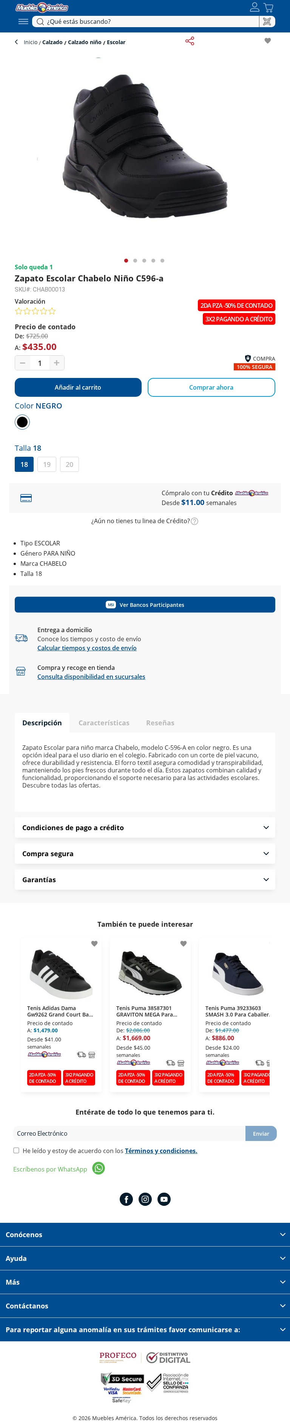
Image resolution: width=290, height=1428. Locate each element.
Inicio (31, 42)
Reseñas (160, 722)
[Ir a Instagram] (145, 1200)
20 (69, 464)
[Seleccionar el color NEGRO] (22, 422)
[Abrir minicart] (268, 7)
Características (104, 722)
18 (24, 464)
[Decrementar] (22, 362)
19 (47, 464)
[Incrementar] (56, 362)
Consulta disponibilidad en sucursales (91, 677)
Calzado (52, 42)
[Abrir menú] (23, 21)
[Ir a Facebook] (126, 1200)
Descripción (42, 722)
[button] (254, 7)
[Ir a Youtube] (164, 1200)
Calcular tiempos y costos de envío (87, 648)
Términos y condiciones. (161, 1151)
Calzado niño (84, 42)
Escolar (115, 42)
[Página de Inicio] (42, 6)
